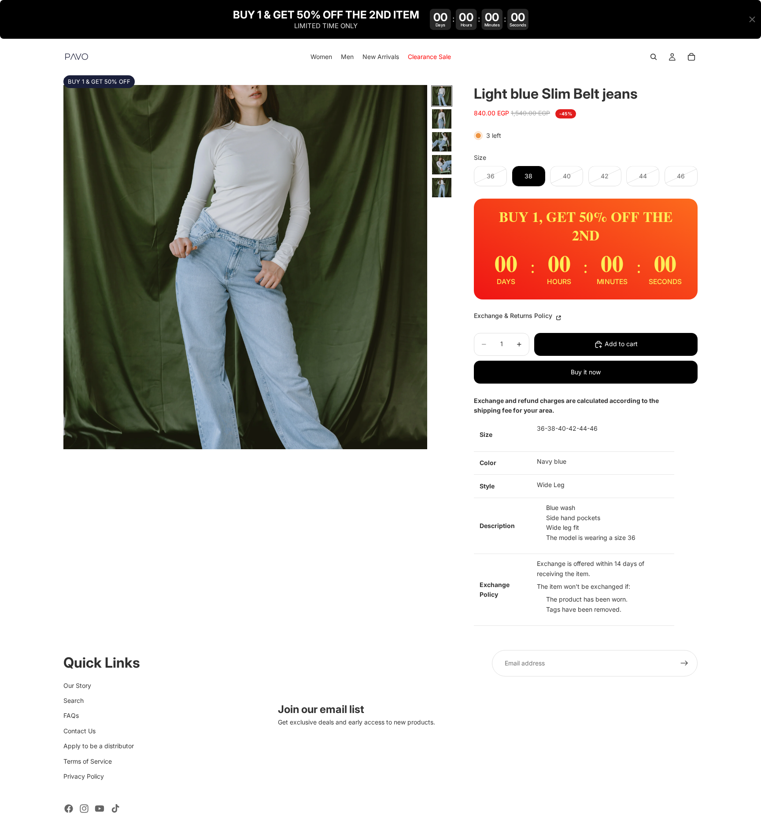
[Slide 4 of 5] (441, 164)
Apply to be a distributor (98, 746)
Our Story (77, 685)
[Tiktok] (115, 808)
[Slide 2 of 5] (441, 119)
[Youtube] (99, 808)
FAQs (71, 715)
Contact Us (79, 730)
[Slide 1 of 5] (441, 96)
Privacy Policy (83, 776)
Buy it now (586, 372)
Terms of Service (87, 761)
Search (73, 700)
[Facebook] (68, 808)
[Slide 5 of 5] (441, 187)
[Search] (653, 57)
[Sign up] (684, 663)
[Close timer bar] (752, 19)
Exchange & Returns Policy (514, 315)
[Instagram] (84, 808)
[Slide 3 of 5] (441, 141)
